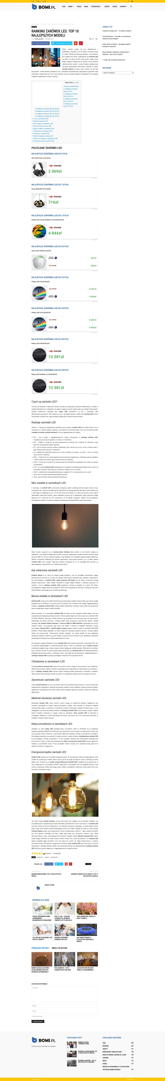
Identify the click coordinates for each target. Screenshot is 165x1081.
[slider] (37, 853)
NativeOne (65, 945)
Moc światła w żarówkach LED (43, 123)
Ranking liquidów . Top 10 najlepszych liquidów (87, 1061)
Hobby (70, 6)
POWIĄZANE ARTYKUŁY (40, 948)
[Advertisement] (82, 17)
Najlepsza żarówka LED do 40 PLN (47, 113)
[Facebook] (128, 1)
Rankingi (34, 26)
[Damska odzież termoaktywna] (72, 1045)
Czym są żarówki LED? (41, 118)
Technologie (95, 6)
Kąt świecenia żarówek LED (42, 126)
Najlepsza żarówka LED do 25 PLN (47, 109)
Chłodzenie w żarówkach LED (43, 131)
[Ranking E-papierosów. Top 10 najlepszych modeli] (72, 1054)
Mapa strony (130, 1079)
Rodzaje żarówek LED (40, 121)
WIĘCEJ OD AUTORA (59, 948)
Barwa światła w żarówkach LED (43, 128)
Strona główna (35, 24)
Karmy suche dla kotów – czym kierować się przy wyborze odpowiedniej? (41, 970)
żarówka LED (54, 857)
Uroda (114, 6)
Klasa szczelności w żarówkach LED (45, 138)
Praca (79, 6)
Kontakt (44, 1)
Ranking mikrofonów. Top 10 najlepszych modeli (46, 875)
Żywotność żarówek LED (41, 133)
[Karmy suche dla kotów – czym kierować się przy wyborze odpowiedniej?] (42, 959)
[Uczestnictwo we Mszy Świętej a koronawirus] (87, 959)
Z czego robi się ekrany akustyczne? (114, 60)
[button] (131, 6)
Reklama (38, 1)
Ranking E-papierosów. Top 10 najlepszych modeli (87, 1052)
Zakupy (107, 6)
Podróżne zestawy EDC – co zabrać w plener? (117, 31)
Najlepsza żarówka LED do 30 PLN (47, 111)
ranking (47, 857)
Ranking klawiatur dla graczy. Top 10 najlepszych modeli (84, 875)
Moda (86, 6)
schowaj (75, 82)
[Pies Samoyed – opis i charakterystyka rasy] (64, 959)
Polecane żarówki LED (71, 86)
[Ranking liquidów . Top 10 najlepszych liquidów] (72, 1063)
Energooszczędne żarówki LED (43, 141)
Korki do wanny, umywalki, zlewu (114, 1055)
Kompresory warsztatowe (112, 1052)
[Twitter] (132, 1)
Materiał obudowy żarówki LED (43, 136)
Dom (63, 6)
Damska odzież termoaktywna (83, 1043)
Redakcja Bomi (39, 39)
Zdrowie (123, 6)
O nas (33, 1)
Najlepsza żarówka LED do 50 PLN (47, 116)
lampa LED (39, 857)
